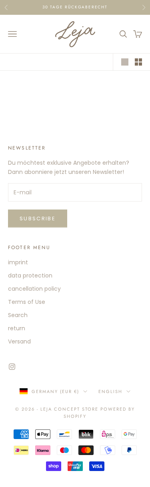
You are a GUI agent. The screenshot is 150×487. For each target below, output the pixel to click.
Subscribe (38, 218)
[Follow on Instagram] (12, 367)
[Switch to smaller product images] (138, 62)
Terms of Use (26, 302)
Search (18, 315)
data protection (30, 275)
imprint (18, 262)
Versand (19, 341)
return (16, 328)
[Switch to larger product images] (124, 62)
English (110, 391)
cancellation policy (34, 289)
